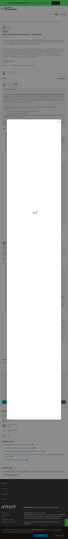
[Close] (59, 121)
